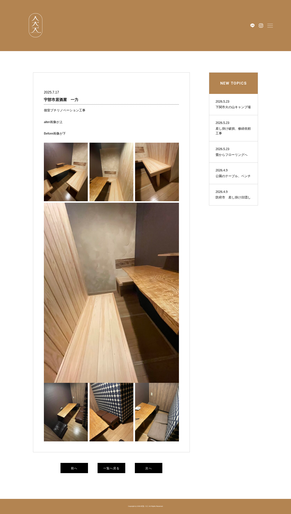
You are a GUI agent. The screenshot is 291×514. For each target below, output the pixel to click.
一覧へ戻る (111, 468)
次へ (148, 468)
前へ (74, 468)
